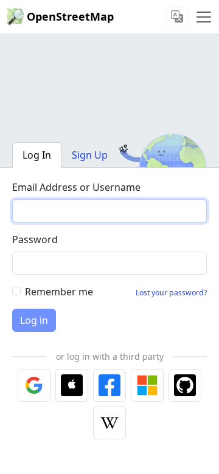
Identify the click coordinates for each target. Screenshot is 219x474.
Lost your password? (171, 292)
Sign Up (90, 155)
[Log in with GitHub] (185, 385)
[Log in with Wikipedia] (109, 423)
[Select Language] (177, 16)
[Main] (204, 17)
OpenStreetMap (70, 16)
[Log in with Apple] (71, 385)
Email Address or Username (76, 187)
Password (35, 239)
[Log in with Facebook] (109, 385)
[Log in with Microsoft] (147, 385)
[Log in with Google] (34, 385)
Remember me (59, 291)
